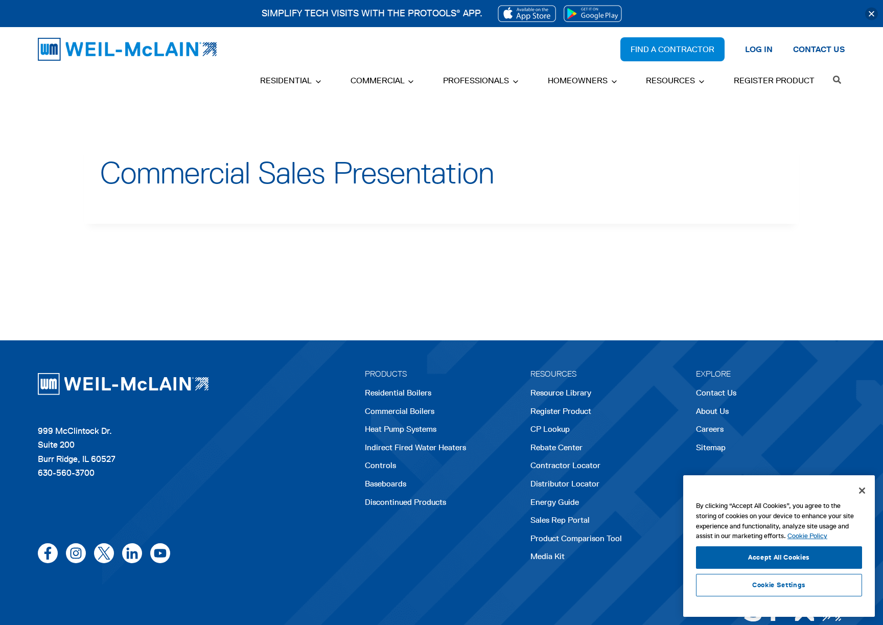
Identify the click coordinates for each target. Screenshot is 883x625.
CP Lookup (550, 429)
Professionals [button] (476, 80)
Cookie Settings (779, 585)
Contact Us (716, 393)
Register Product (774, 80)
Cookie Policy (807, 536)
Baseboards (385, 484)
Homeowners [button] (578, 80)
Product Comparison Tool (576, 538)
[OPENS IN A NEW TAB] (527, 13)
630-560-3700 (66, 473)
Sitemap (711, 447)
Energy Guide (554, 502)
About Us (712, 411)
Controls (380, 465)
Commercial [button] (378, 80)
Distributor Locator (564, 484)
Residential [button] (286, 80)
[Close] (871, 13)
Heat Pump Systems (400, 429)
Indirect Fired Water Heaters (415, 447)
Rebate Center (556, 447)
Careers (710, 430)
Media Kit (547, 556)
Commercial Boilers (399, 411)
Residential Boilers (398, 393)
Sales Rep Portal (560, 520)
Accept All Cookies (779, 557)
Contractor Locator (565, 465)
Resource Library (560, 393)
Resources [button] (670, 80)
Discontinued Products (405, 502)
